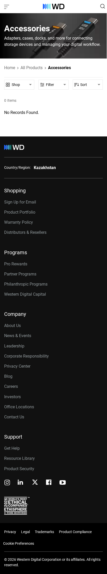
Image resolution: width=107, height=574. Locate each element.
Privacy (10, 532)
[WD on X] (35, 482)
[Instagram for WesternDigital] (7, 482)
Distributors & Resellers (25, 232)
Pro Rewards (15, 263)
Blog (8, 376)
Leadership (14, 346)
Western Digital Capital (25, 294)
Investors (12, 396)
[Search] (102, 6)
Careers (11, 386)
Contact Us (14, 417)
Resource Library (19, 458)
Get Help (12, 448)
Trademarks (44, 532)
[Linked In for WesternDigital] (21, 482)
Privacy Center (17, 366)
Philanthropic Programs (26, 284)
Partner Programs (20, 274)
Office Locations (19, 406)
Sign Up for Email (20, 202)
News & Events (17, 335)
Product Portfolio (19, 212)
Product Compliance (75, 532)
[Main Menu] (7, 6)
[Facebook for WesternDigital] (49, 482)
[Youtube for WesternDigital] (62, 482)
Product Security (19, 468)
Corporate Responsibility (26, 356)
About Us (12, 325)
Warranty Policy (18, 222)
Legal (25, 532)
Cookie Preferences (18, 543)
